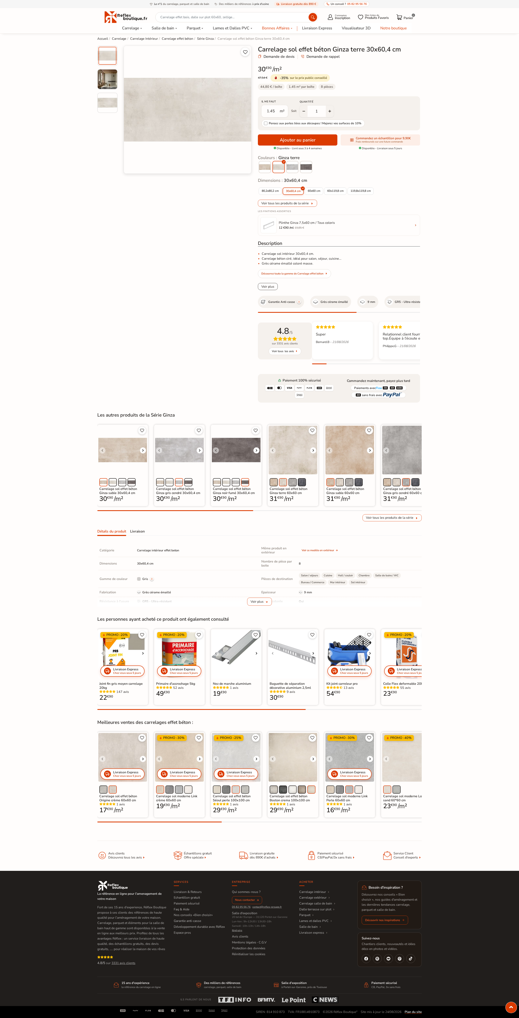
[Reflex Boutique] (126, 17)
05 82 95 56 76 (241, 907)
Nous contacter (245, 900)
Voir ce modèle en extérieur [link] (318, 550)
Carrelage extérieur (313, 897)
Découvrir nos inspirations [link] (382, 920)
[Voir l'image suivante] (143, 450)
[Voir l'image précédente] (102, 450)
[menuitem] (107, 56)
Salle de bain (163, 28)
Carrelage (130, 28)
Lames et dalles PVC (314, 921)
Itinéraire (237, 930)
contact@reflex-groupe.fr (267, 907)
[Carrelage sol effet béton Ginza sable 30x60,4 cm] (265, 167)
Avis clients (240, 936)
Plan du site (413, 1012)
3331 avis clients (123, 963)
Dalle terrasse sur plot (315, 909)
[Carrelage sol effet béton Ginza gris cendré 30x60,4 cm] (292, 167)
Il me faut (269, 101)
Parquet (194, 28)
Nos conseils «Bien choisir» (193, 915)
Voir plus (267, 286)
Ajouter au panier (297, 140)
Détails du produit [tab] (111, 531)
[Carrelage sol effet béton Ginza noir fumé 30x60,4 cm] (306, 167)
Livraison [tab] (137, 531)
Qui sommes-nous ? (246, 892)
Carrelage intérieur (312, 892)
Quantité (306, 102)
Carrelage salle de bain (315, 903)
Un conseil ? (349, 4)
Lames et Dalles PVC (231, 28)
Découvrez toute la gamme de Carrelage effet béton (292, 273)
